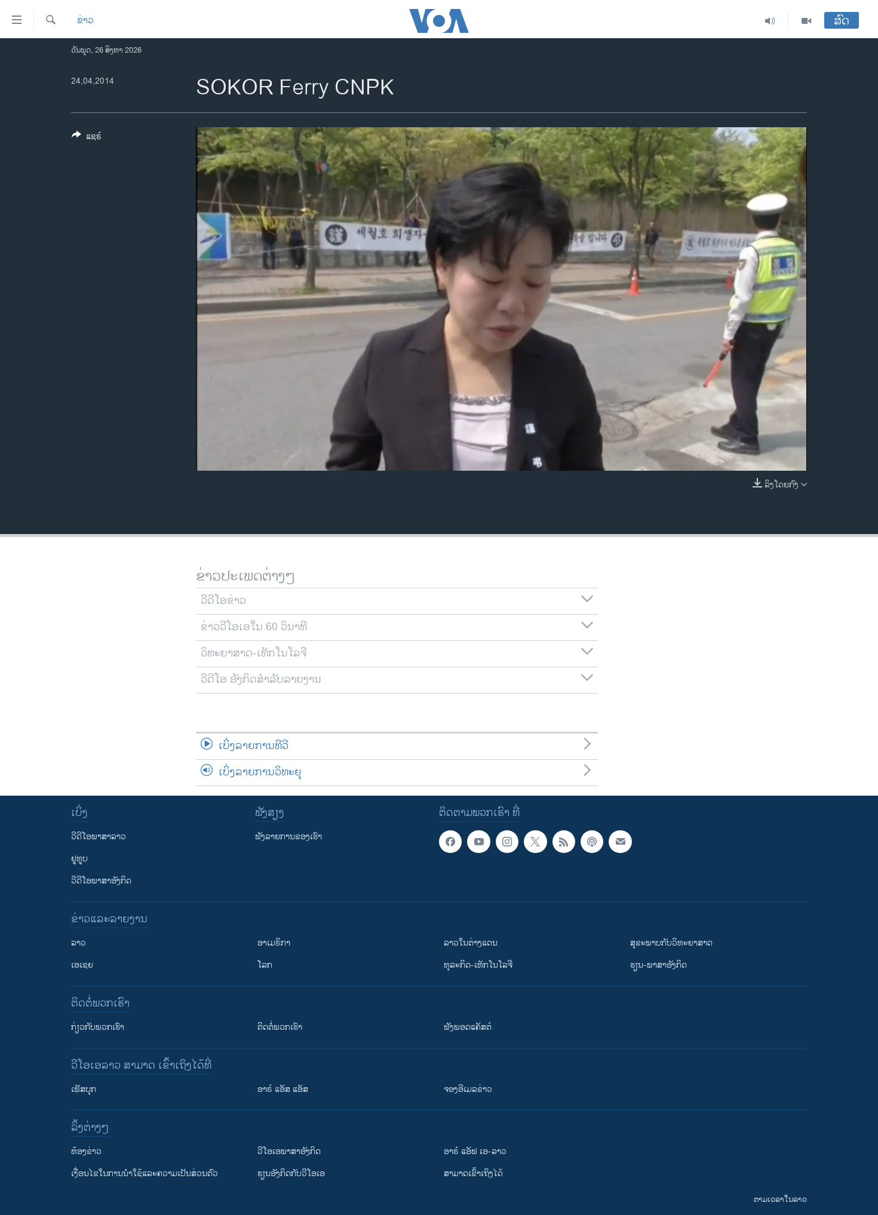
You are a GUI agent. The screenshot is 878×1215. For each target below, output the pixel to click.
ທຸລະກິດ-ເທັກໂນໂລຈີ (478, 965)
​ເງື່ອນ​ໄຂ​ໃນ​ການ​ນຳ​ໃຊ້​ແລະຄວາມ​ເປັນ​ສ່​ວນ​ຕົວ (144, 1173)
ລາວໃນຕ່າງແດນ (471, 943)
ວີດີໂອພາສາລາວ (98, 836)
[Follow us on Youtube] (478, 841)
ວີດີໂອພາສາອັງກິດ (101, 881)
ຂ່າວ (85, 21)
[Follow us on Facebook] (450, 841)
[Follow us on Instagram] (507, 841)
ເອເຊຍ (82, 965)
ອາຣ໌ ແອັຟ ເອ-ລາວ (475, 1151)
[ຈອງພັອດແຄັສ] (620, 841)
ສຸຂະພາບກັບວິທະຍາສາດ (671, 943)
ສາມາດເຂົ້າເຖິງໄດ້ (473, 1173)
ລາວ (78, 943)
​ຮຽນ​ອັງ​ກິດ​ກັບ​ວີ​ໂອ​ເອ (291, 1173)
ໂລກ (264, 965)
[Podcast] (592, 841)
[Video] (806, 21)
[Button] (87, 138)
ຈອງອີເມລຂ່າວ (468, 1089)
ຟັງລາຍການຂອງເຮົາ (288, 836)
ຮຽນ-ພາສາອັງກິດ (658, 965)
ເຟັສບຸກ (83, 1089)
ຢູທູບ (79, 858)
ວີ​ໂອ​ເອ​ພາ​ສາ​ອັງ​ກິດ (289, 1151)
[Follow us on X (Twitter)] (535, 841)
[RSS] (563, 841)
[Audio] (770, 21)
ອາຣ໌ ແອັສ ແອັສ (282, 1089)
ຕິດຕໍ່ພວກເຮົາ (279, 1027)
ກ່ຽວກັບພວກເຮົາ (97, 1027)
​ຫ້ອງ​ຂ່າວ (86, 1151)
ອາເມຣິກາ (273, 943)
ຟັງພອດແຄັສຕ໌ (468, 1027)
